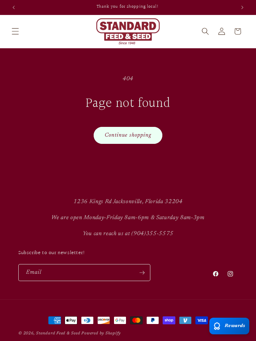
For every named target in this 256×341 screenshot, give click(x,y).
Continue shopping (128, 135)
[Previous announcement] (13, 7)
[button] (15, 31)
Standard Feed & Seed (58, 333)
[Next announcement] (242, 7)
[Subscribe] (142, 272)
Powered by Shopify (101, 333)
